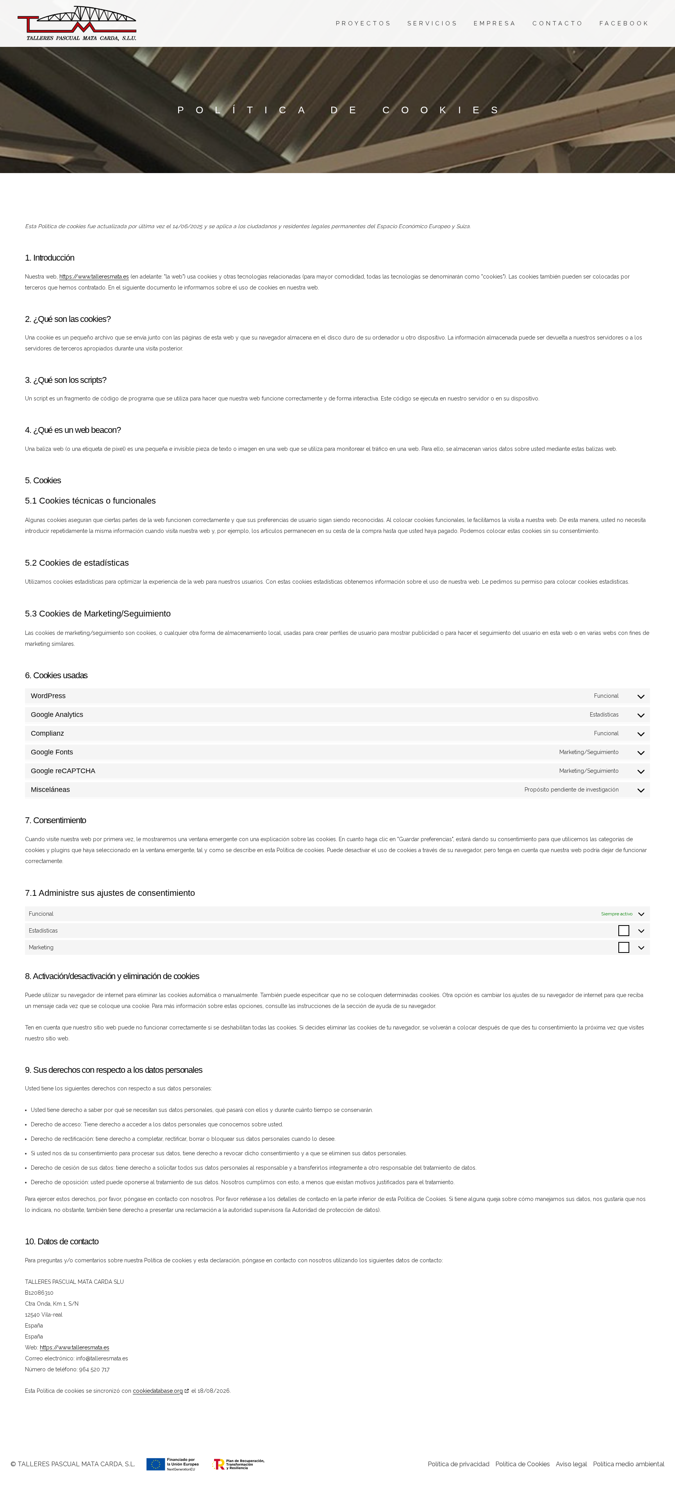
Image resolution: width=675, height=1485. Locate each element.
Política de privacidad (458, 1464)
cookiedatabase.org (158, 1391)
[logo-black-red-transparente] (77, 23)
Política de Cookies (522, 1464)
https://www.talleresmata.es (94, 276)
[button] (463, 23)
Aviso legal (571, 1464)
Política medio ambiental (628, 1464)
